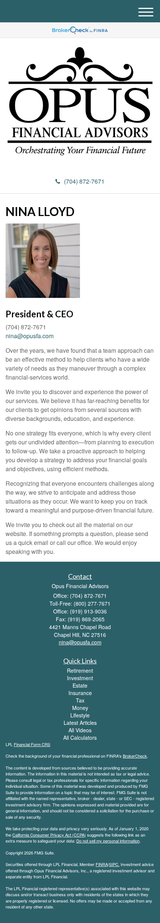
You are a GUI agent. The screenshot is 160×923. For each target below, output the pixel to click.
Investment (80, 678)
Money (80, 707)
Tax (80, 700)
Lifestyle (80, 715)
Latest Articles (80, 722)
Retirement (80, 670)
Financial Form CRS (32, 744)
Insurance (80, 693)
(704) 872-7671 (84, 181)
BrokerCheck (135, 756)
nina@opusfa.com (30, 336)
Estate (80, 685)
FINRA (102, 864)
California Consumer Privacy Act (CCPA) (49, 835)
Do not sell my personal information (108, 841)
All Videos (80, 730)
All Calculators (80, 737)
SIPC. (114, 864)
